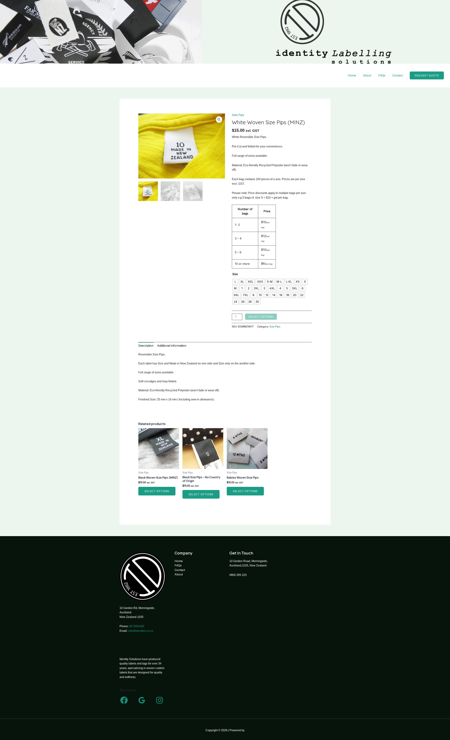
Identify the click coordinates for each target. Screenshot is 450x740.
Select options (261, 316)
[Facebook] (124, 700)
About (367, 75)
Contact (397, 75)
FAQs (381, 75)
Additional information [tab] (171, 345)
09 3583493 (136, 626)
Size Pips (238, 115)
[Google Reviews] (141, 700)
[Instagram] (159, 700)
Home (352, 75)
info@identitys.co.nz (140, 630)
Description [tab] (145, 345)
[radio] (235, 281)
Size (235, 274)
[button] (427, 75)
